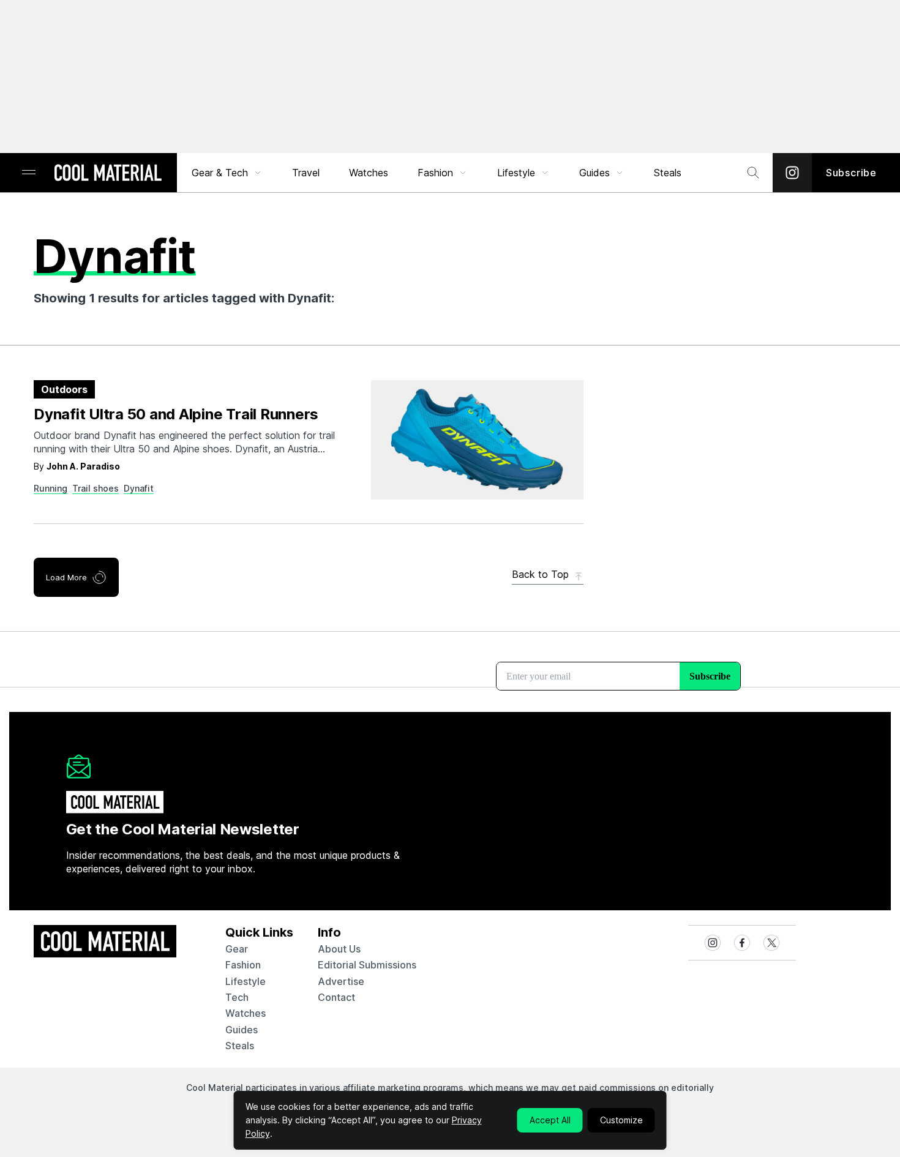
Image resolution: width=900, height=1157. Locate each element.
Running (50, 488)
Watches (368, 173)
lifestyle (245, 981)
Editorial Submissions (367, 965)
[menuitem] (227, 172)
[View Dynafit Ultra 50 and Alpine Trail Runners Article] (477, 440)
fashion (243, 965)
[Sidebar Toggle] (29, 173)
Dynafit (139, 488)
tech (237, 997)
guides (241, 1030)
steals (667, 173)
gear (236, 949)
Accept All (550, 1120)
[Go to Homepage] (107, 174)
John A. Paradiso (83, 466)
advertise (341, 981)
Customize (621, 1120)
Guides (594, 173)
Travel (306, 173)
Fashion (435, 173)
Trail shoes (95, 488)
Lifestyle (516, 173)
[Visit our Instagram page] (792, 172)
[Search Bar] (753, 172)
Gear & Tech (220, 173)
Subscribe (851, 173)
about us (339, 949)
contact (336, 997)
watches (245, 1013)
